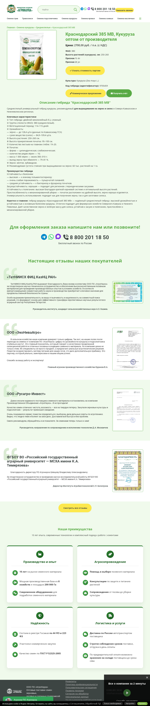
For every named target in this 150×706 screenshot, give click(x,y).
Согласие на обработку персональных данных (77, 695)
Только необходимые (112, 703)
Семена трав (12, 18)
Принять (142, 703)
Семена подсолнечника (47, 18)
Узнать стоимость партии (86, 70)
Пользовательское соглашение (81, 687)
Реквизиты (70, 681)
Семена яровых (88, 18)
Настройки (130, 703)
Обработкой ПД (93, 703)
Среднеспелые (43, 27)
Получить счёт (120, 93)
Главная (11, 27)
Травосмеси (27, 18)
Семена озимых (106, 18)
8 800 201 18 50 (104, 9)
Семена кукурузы (69, 18)
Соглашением (77, 703)
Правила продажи (74, 690)
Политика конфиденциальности (81, 684)
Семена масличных (126, 18)
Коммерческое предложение (86, 93)
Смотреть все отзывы (75, 508)
